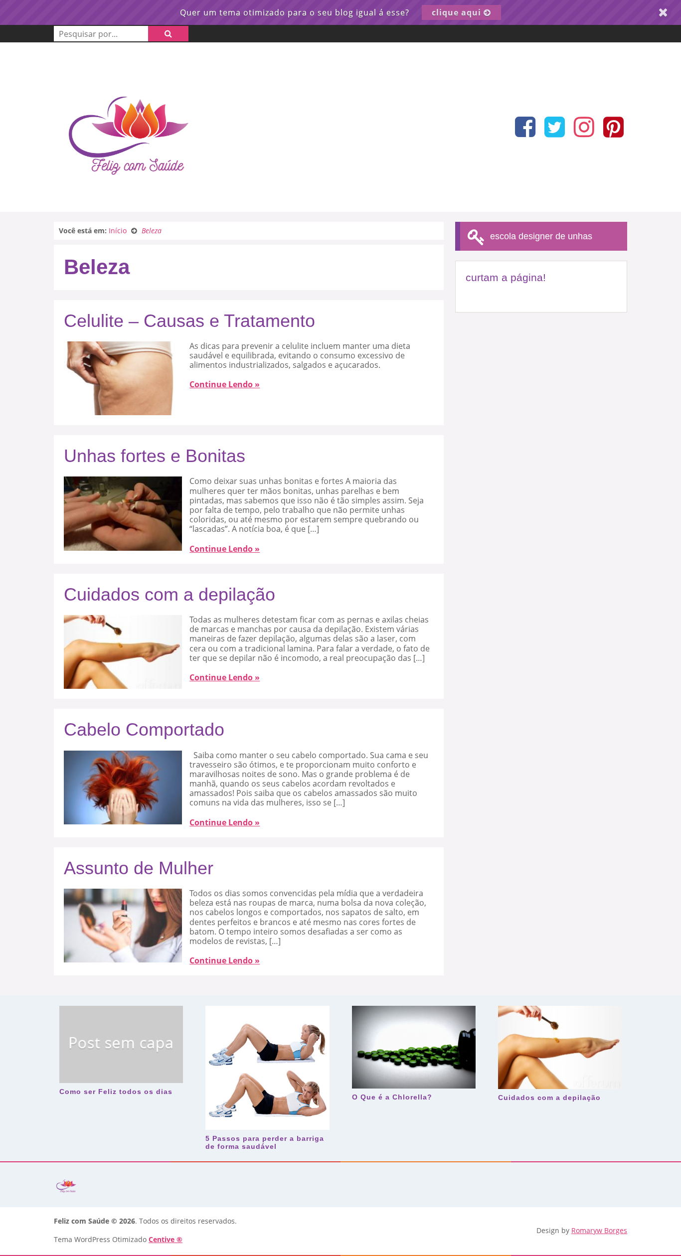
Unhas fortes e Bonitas (154, 456)
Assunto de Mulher (138, 868)
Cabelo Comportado (144, 729)
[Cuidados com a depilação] (123, 683)
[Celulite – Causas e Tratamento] (123, 410)
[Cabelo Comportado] (123, 819)
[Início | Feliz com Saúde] (128, 196)
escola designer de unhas (540, 236)
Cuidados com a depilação (169, 594)
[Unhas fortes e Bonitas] (123, 545)
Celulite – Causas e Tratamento (189, 321)
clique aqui (458, 12)
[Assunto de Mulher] (123, 957)
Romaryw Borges (599, 1230)
